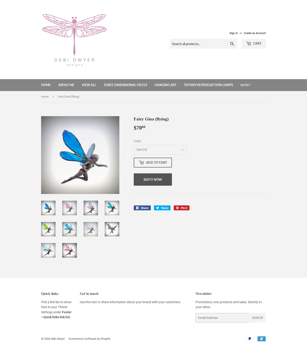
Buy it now (153, 179)
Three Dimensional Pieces (125, 85)
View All (89, 85)
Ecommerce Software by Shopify (89, 338)
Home (46, 85)
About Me (66, 85)
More (244, 85)
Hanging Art (165, 85)
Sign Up (257, 318)
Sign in (233, 33)
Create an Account (255, 33)
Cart (257, 43)
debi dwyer (58, 338)
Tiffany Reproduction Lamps (208, 85)
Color (137, 141)
